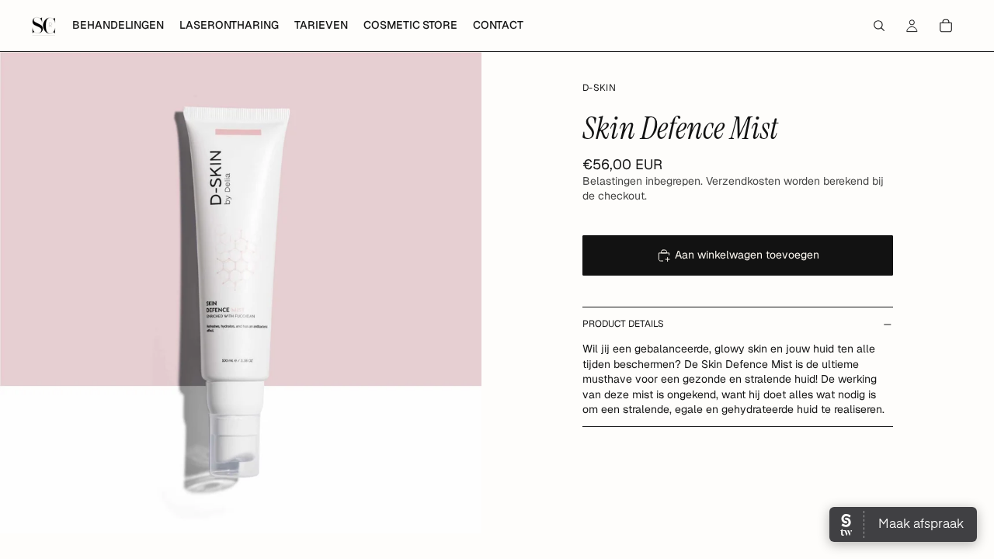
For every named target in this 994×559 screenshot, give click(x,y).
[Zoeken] (879, 26)
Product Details (623, 324)
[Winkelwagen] (946, 26)
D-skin (599, 88)
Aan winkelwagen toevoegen (747, 255)
